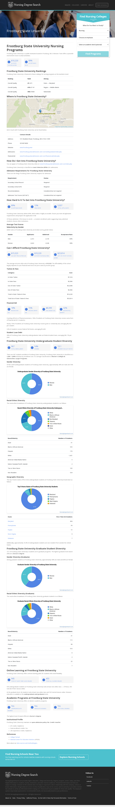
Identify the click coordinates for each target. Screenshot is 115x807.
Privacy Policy (21, 798)
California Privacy (31, 798)
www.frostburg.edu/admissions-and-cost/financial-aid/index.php (40, 156)
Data (13, 798)
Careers (84, 5)
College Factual (15, 737)
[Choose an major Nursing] (93, 30)
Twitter (89, 786)
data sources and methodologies (27, 743)
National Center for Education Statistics (22, 739)
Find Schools (102, 5)
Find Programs (93, 53)
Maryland (10, 521)
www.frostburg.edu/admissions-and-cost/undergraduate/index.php (41, 152)
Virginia (10, 530)
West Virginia (12, 534)
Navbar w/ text (24, 5)
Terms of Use (72, 798)
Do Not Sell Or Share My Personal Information (52, 798)
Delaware (11, 538)
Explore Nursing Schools (72, 757)
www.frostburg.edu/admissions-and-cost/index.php (56, 164)
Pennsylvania (12, 525)
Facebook (89, 777)
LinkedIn (89, 781)
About (91, 5)
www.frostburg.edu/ (26, 147)
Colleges (75, 5)
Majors (67, 5)
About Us (8, 798)
